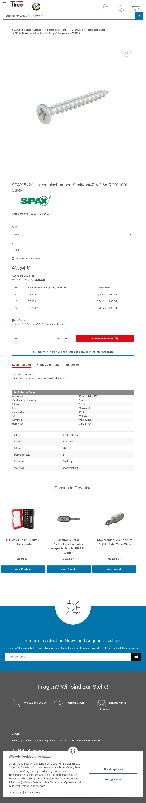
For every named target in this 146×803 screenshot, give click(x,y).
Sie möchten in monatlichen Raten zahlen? (73, 351)
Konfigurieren (113, 779)
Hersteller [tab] (72, 364)
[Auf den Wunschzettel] (127, 53)
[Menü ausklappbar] (4, 2)
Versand (40, 279)
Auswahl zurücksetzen (27, 258)
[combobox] (73, 234)
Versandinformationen (88, 740)
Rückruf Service (76, 702)
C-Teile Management (35, 740)
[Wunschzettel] (120, 8)
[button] (105, 8)
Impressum (15, 792)
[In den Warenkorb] (14, 44)
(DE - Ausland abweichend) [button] (49, 324)
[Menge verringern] (16, 338)
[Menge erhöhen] (66, 338)
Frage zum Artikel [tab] (48, 364)
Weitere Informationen (99, 351)
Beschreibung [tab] (21, 364)
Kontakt (16, 740)
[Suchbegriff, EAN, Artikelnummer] (139, 16)
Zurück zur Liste (22, 30)
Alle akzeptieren (113, 769)
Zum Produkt (23, 569)
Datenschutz (32, 792)
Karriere (69, 740)
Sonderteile (56, 740)
